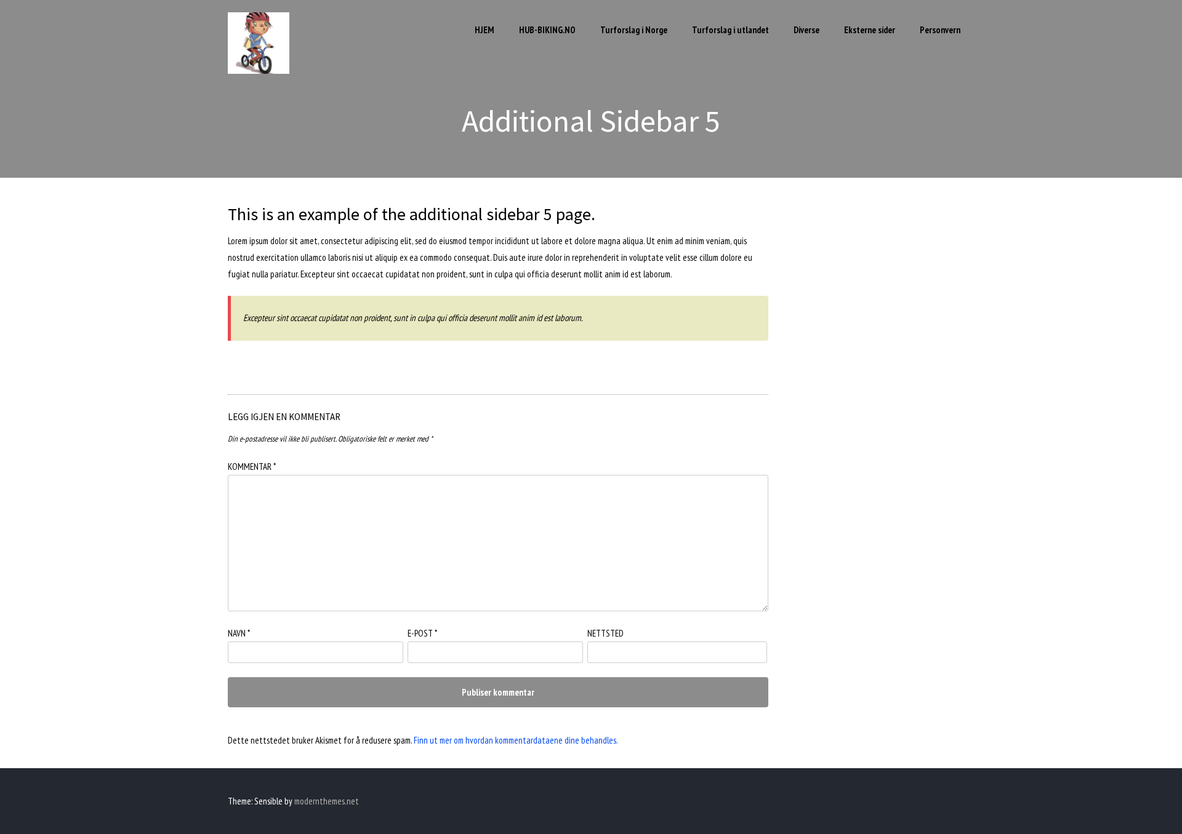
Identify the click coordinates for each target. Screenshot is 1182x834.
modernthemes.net (326, 801)
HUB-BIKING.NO (547, 30)
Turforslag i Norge (633, 30)
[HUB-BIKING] (258, 70)
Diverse (806, 30)
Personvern (940, 30)
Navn (239, 633)
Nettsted (605, 633)
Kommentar (252, 466)
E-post (422, 633)
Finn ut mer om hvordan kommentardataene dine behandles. (516, 740)
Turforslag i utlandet (730, 30)
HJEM (484, 30)
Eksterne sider (869, 30)
